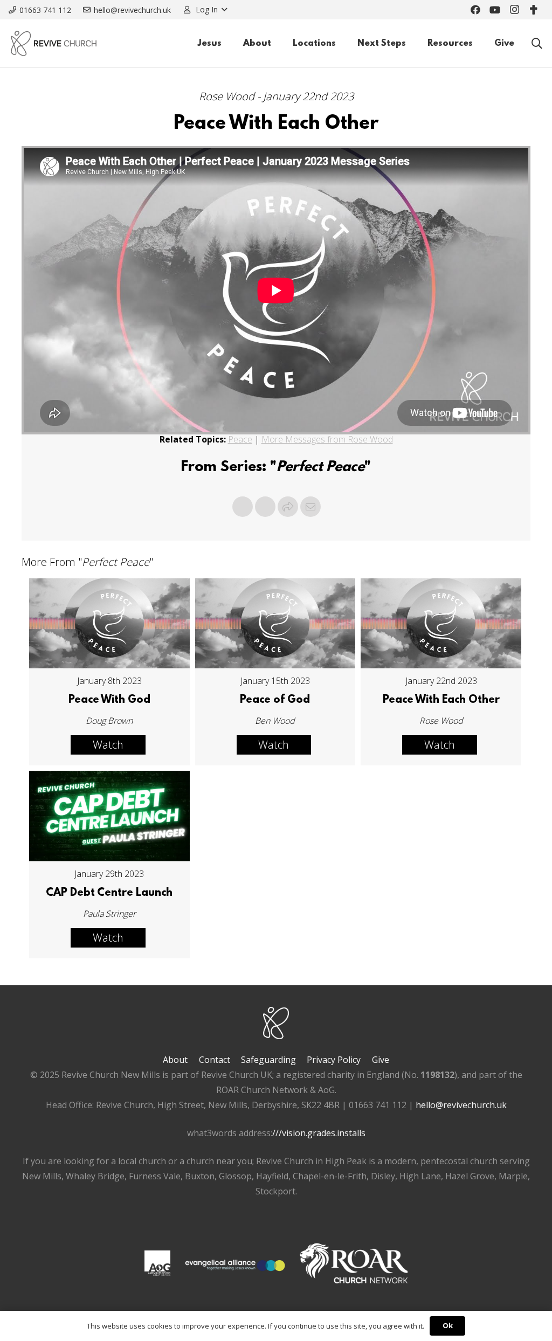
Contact (214, 1060)
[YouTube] (495, 9)
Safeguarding (268, 1060)
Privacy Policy (334, 1060)
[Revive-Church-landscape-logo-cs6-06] (54, 43)
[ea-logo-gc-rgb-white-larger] (235, 1266)
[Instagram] (514, 9)
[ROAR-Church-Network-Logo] (354, 1265)
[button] (204, 9)
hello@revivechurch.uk (461, 1105)
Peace (240, 439)
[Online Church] (533, 9)
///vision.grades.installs (318, 1133)
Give (380, 1060)
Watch (108, 744)
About (175, 1060)
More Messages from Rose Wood (327, 439)
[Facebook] (475, 9)
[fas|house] (157, 1263)
